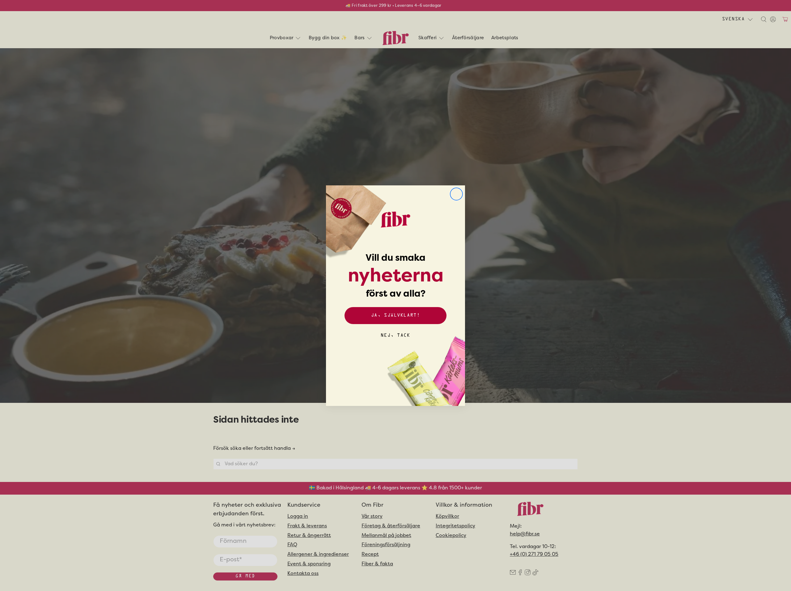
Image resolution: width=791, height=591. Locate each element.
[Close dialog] (456, 194)
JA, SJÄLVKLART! (395, 316)
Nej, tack (395, 336)
